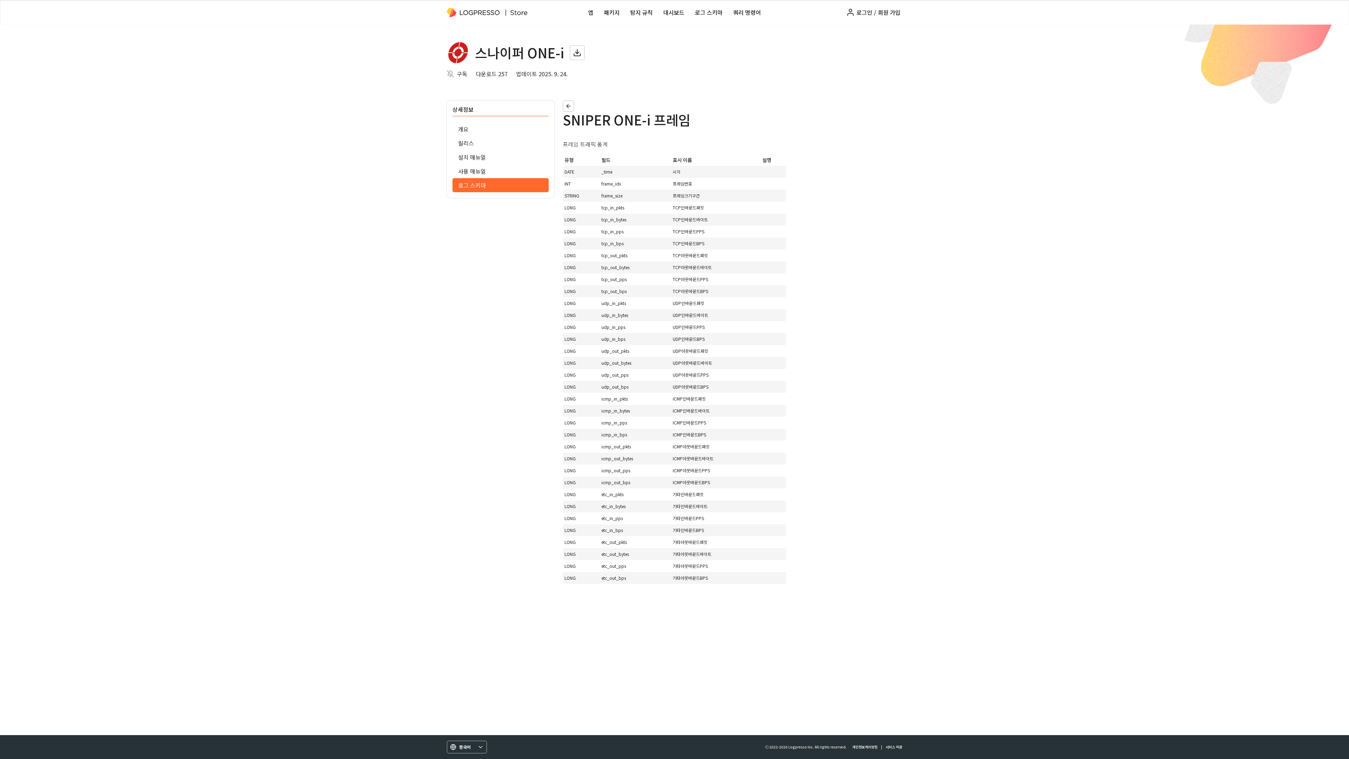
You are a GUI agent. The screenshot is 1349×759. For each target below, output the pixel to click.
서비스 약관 (894, 747)
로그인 (864, 12)
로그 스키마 (709, 12)
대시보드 (673, 12)
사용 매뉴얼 (472, 171)
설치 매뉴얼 (472, 157)
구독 (462, 74)
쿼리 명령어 (747, 12)
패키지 (612, 12)
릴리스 (466, 143)
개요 (463, 129)
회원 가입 (889, 12)
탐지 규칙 (641, 12)
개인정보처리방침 (865, 747)
